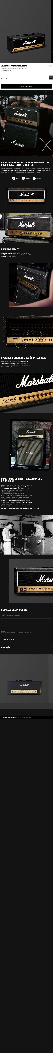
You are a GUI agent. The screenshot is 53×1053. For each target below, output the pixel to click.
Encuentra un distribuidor (42, 2)
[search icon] (48, 6)
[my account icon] (50, 6)
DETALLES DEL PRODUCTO (8, 639)
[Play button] (26, 228)
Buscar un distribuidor (26, 86)
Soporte (44, 6)
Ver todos (49, 646)
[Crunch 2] (34, 178)
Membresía (34, 2)
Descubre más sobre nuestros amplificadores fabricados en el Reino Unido (20, 508)
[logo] (5, 5)
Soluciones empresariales (24, 2)
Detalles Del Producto (8, 70)
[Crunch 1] (23, 178)
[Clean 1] (13, 178)
